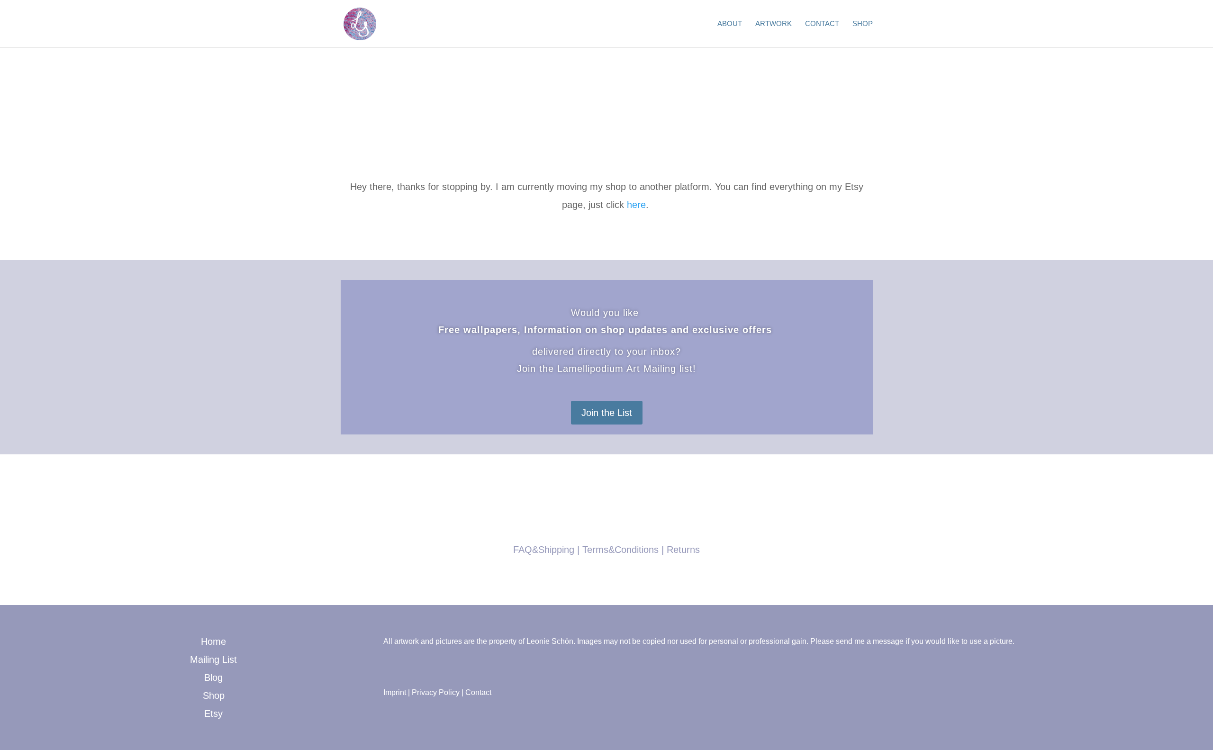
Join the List (606, 412)
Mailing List (213, 659)
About (729, 23)
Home (213, 641)
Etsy (213, 713)
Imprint (394, 692)
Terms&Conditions (620, 549)
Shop (862, 23)
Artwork (773, 23)
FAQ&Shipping (543, 549)
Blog (213, 677)
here (636, 204)
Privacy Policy (436, 692)
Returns (683, 549)
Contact (822, 23)
